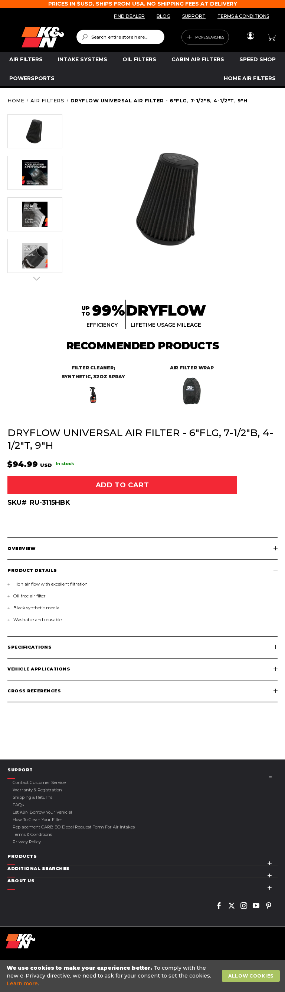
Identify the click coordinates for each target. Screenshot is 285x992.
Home (15, 100)
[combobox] (120, 37)
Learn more (22, 983)
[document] (143, 976)
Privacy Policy (27, 841)
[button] (34, 131)
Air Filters (47, 100)
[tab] (142, 548)
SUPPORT (194, 16)
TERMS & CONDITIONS (243, 16)
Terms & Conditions (32, 834)
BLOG (163, 16)
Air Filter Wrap (192, 367)
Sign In (250, 36)
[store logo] (42, 37)
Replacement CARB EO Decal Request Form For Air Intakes (74, 827)
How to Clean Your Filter (37, 819)
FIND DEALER (129, 16)
